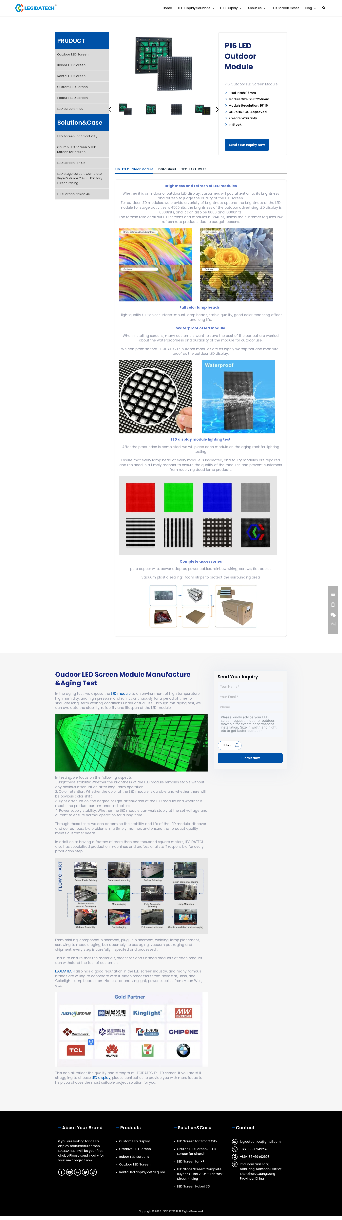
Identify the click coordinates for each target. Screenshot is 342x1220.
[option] (164, 64)
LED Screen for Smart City (77, 136)
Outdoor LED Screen (72, 54)
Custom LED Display (134, 1141)
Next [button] (217, 109)
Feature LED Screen (72, 98)
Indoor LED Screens (134, 1156)
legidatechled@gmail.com (260, 1141)
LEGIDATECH (65, 971)
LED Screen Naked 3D (73, 194)
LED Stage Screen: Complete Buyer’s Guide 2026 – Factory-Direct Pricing (80, 178)
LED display (101, 1077)
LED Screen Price (70, 108)
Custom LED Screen (72, 87)
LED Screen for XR (71, 163)
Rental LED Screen (71, 76)
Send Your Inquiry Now (247, 144)
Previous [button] (110, 109)
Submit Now (250, 758)
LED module (121, 693)
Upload (227, 745)
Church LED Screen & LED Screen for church (76, 149)
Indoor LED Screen (71, 65)
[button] (324, 8)
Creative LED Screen (135, 1149)
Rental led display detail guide (142, 1172)
